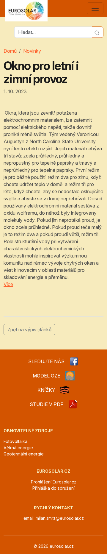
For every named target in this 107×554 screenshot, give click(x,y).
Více (8, 284)
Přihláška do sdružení (53, 488)
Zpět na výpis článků (29, 330)
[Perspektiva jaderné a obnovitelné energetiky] (73, 404)
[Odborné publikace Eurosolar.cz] (65, 390)
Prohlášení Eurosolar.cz (53, 481)
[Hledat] (97, 32)
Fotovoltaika (15, 441)
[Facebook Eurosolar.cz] (74, 361)
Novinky (32, 51)
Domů (10, 51)
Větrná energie (18, 447)
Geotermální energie (24, 453)
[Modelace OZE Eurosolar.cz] (70, 375)
